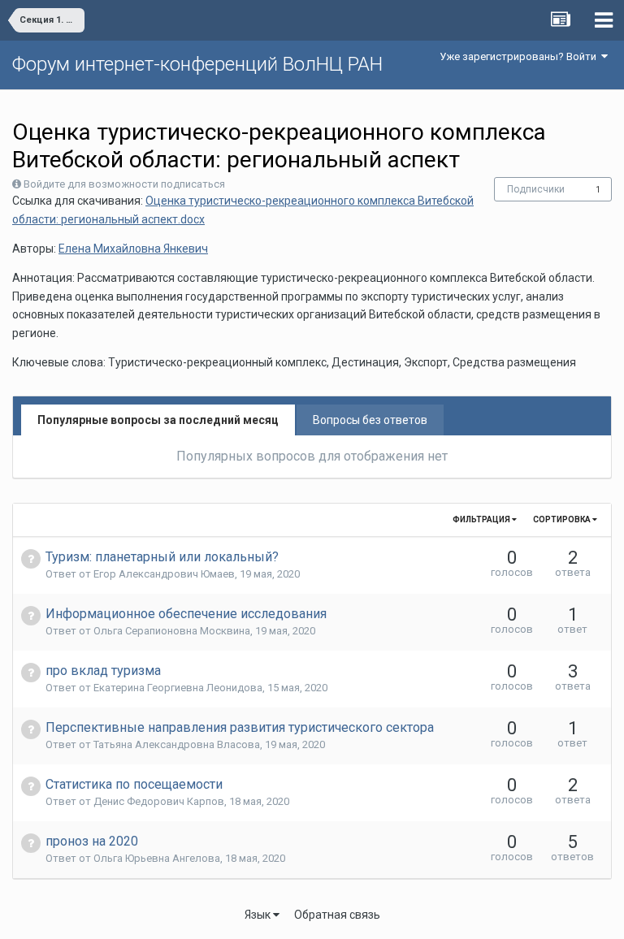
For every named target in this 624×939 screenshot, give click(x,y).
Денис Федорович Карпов (158, 801)
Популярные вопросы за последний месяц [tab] (158, 419)
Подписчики (536, 189)
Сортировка (562, 519)
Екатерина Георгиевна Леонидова (177, 688)
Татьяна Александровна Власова (176, 744)
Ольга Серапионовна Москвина (171, 631)
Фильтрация (482, 519)
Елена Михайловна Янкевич (133, 248)
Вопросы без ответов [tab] (370, 419)
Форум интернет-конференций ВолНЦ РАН (197, 64)
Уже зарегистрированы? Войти (520, 56)
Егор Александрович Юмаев (164, 574)
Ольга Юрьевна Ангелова (156, 858)
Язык (259, 914)
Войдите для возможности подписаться (124, 184)
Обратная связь (337, 914)
